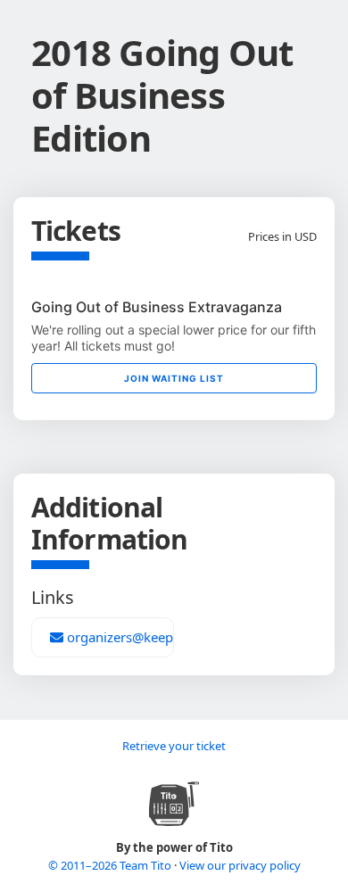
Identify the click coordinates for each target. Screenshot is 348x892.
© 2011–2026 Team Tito (111, 865)
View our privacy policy (240, 865)
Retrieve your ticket (174, 746)
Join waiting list (174, 378)
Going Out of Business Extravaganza (156, 307)
